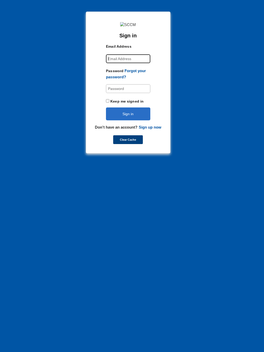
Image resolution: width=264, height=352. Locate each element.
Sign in (128, 114)
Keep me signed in (127, 101)
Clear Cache (128, 139)
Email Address (118, 46)
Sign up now (150, 127)
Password (114, 71)
